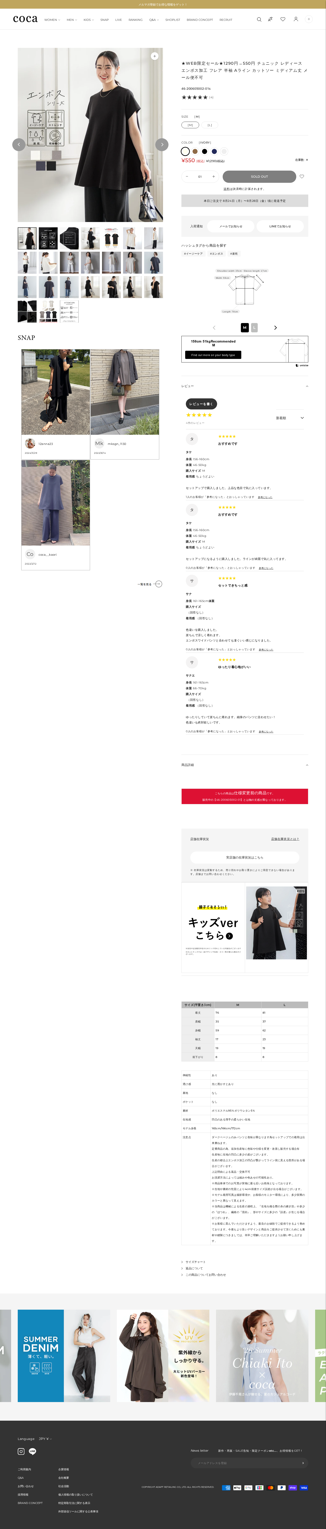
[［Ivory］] (185, 151)
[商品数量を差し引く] (214, 176)
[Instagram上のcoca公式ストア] (21, 1454)
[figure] (214, 327)
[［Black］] (204, 151)
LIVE (118, 19)
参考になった (265, 497)
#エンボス (216, 253)
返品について (194, 1268)
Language (26, 1439)
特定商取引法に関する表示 (74, 1503)
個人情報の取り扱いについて (75, 1494)
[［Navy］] (214, 151)
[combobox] (245, 327)
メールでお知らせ (230, 226)
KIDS (87, 19)
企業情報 (63, 1469)
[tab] (27, 238)
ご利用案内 (24, 1469)
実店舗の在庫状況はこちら (244, 857)
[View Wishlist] (287, 19)
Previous (19, 145)
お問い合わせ (26, 1486)
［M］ (190, 125)
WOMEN (50, 19)
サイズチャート (196, 1262)
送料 (227, 189)
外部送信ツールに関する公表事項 (78, 1511)
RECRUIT (226, 19)
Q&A (152, 19)
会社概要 (63, 1477)
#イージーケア (193, 253)
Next (162, 145)
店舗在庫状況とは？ (285, 839)
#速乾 (234, 253)
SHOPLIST (172, 19)
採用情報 (23, 1494)
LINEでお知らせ (280, 226)
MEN (70, 19)
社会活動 (63, 1486)
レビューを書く (201, 404)
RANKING (136, 19)
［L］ (210, 125)
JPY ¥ (44, 1439)
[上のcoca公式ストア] (32, 1454)
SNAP (104, 19)
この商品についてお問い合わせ (206, 1274)
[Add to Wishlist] (302, 177)
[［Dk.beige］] (195, 151)
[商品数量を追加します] (186, 176)
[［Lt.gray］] (224, 151)
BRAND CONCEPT (200, 19)
